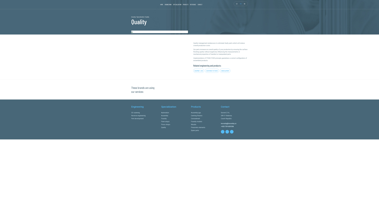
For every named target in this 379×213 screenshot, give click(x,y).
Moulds (193, 124)
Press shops (165, 124)
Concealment (225, 71)
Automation (165, 113)
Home (161, 4)
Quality (163, 127)
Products (185, 4)
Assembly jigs (198, 71)
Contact (200, 4)
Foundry (164, 119)
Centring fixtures (212, 71)
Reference (193, 4)
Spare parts (195, 130)
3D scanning (135, 113)
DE (244, 4)
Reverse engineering (138, 116)
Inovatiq (133, 17)
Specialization (177, 4)
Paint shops (165, 121)
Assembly (164, 116)
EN (240, 4)
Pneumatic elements (198, 127)
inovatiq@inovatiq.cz (228, 123)
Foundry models (196, 121)
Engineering (168, 4)
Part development (137, 119)
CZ (236, 4)
